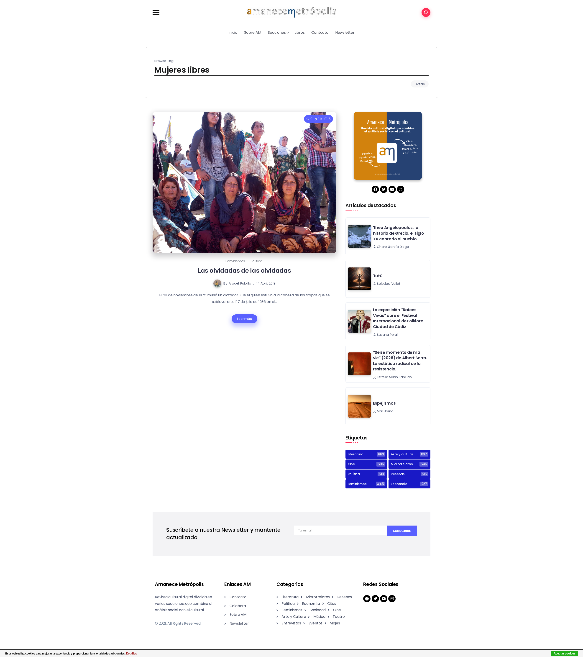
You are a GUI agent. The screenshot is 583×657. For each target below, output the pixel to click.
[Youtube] (392, 189)
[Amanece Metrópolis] (291, 12)
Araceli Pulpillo (240, 283)
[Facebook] (375, 189)
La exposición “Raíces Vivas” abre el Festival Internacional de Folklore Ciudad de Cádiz (398, 318)
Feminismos (235, 261)
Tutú (378, 276)
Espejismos (384, 403)
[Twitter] (383, 189)
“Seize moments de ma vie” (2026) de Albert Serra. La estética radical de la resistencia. (400, 361)
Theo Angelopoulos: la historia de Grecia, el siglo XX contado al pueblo (398, 233)
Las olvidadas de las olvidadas (244, 270)
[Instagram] (400, 189)
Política (256, 261)
